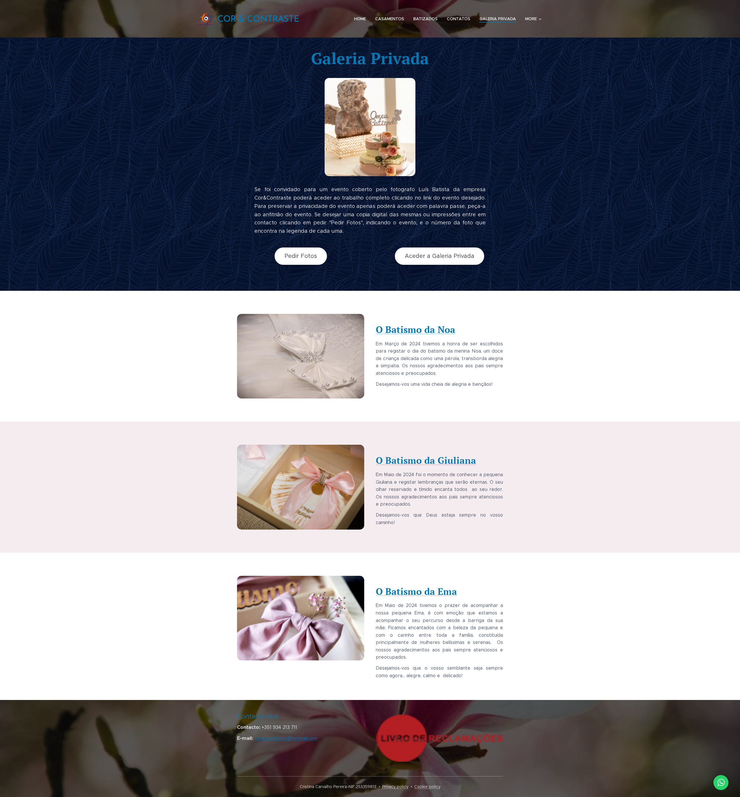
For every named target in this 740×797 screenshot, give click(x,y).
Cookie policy (427, 786)
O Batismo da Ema (416, 591)
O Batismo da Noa (415, 329)
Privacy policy (395, 786)
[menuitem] (362, 19)
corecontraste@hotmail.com (286, 738)
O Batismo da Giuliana (426, 460)
